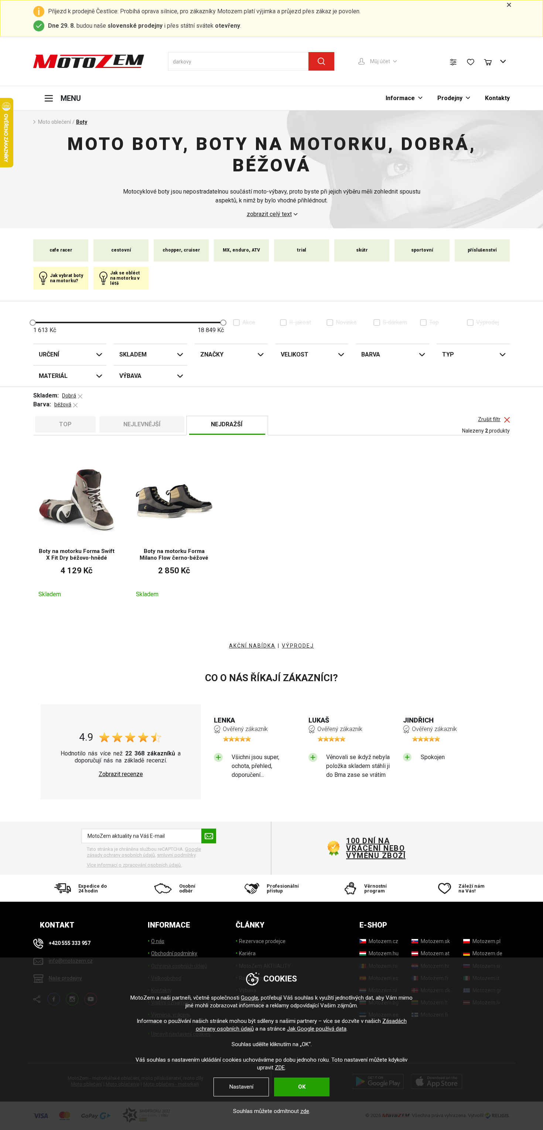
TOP (65, 424)
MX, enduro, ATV (241, 250)
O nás (157, 941)
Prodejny (449, 98)
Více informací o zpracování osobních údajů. (134, 865)
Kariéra (247, 953)
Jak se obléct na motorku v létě (125, 278)
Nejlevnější (141, 424)
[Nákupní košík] (491, 61)
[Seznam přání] (470, 62)
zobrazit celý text (269, 214)
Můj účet (380, 61)
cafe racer (60, 250)
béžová (62, 404)
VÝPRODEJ (298, 645)
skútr (362, 250)
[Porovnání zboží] (453, 62)
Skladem (133, 354)
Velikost (294, 354)
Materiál (53, 375)
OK (301, 1086)
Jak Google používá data (316, 1028)
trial (301, 250)
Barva (370, 354)
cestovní (121, 250)
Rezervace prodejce (262, 941)
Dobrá (69, 396)
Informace (400, 98)
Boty (81, 121)
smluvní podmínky (176, 855)
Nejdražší (226, 424)
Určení (49, 354)
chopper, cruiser (181, 250)
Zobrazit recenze (121, 774)
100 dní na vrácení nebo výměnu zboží (376, 848)
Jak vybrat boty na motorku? (66, 278)
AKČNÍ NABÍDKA (252, 645)
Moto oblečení (54, 121)
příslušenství (482, 250)
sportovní (422, 250)
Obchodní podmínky (174, 953)
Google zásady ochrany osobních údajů (144, 852)
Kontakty (497, 98)
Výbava (130, 375)
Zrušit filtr (489, 419)
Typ (448, 354)
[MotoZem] (89, 61)
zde (304, 1111)
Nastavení (241, 1086)
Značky (211, 354)
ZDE (280, 1067)
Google (249, 997)
